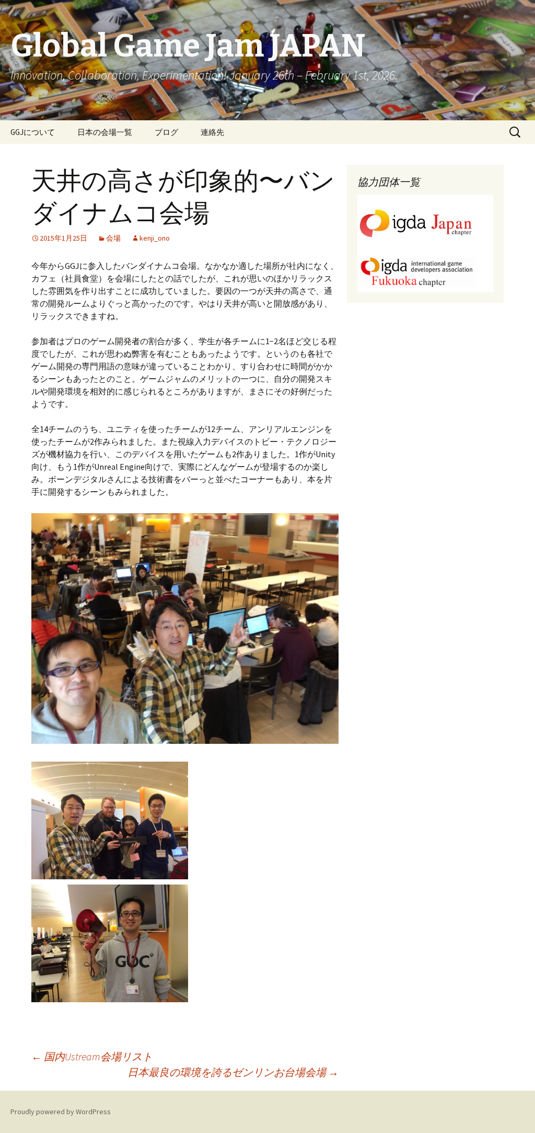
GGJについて (32, 132)
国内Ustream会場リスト (92, 1056)
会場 (113, 238)
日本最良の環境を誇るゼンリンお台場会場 (233, 1072)
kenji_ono (154, 238)
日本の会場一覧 (104, 132)
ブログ (166, 132)
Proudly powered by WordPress (60, 1111)
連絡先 (212, 132)
